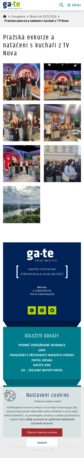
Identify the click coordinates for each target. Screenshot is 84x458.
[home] (5, 16)
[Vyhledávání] (62, 5)
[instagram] (42, 310)
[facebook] (32, 310)
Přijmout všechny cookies (42, 432)
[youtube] (52, 310)
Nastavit (42, 442)
